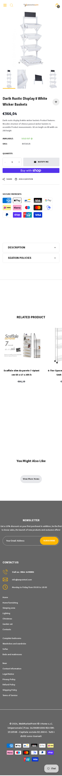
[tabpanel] (31, 39)
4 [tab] (28, 62)
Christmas (7, 618)
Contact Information (12, 668)
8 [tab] (39, 62)
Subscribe (49, 540)
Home (5, 597)
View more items (31, 479)
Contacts (7, 629)
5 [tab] (31, 62)
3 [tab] (25, 62)
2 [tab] (22, 62)
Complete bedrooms (12, 638)
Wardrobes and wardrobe (14, 643)
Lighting (6, 613)
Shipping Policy (10, 690)
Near (5, 663)
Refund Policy (9, 684)
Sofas (5, 649)
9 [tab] (42, 62)
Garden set (8, 624)
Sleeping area (9, 608)
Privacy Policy (9, 679)
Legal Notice (8, 674)
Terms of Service (10, 695)
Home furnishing (10, 602)
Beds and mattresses (12, 654)
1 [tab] (19, 63)
